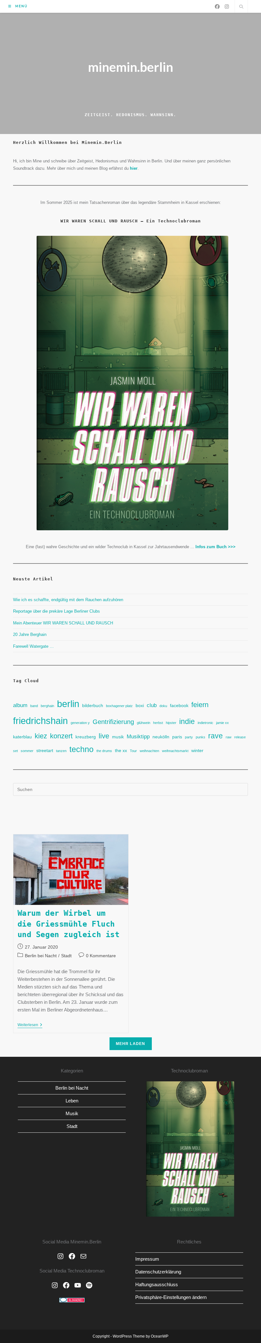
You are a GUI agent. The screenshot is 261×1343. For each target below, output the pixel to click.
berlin (68, 703)
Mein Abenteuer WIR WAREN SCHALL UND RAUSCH (63, 623)
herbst (158, 723)
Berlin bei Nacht (41, 955)
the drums (104, 751)
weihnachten (149, 751)
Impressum (147, 1259)
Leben (72, 1100)
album (20, 705)
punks (200, 737)
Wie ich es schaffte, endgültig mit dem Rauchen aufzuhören (68, 599)
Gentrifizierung (113, 721)
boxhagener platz (119, 706)
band (34, 706)
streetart (44, 750)
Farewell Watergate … (33, 646)
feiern (199, 705)
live (104, 736)
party (189, 737)
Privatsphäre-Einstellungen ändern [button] (171, 1297)
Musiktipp (138, 736)
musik (118, 736)
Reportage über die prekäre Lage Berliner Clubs (56, 611)
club (152, 705)
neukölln (160, 736)
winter (197, 750)
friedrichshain (40, 720)
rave (215, 736)
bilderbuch (92, 705)
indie (187, 721)
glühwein (143, 723)
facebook (179, 705)
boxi (140, 705)
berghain (47, 706)
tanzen (61, 751)
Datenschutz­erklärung (158, 1271)
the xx (121, 750)
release (240, 737)
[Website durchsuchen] (241, 7)
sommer (27, 751)
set (15, 751)
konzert (61, 736)
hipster (171, 723)
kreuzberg (85, 736)
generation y (80, 723)
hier (134, 168)
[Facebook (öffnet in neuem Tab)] (217, 6)
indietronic (205, 723)
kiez (41, 736)
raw (228, 737)
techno (81, 749)
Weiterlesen (30, 1025)
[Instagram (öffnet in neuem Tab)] (226, 6)
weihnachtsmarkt (175, 751)
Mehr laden (130, 1043)
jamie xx (222, 723)
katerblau (22, 736)
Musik (72, 1113)
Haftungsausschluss (156, 1284)
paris (177, 736)
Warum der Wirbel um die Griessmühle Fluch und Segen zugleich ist (69, 924)
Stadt (66, 955)
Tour (133, 751)
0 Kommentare (101, 955)
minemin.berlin (130, 67)
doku (163, 706)
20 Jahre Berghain (29, 634)
